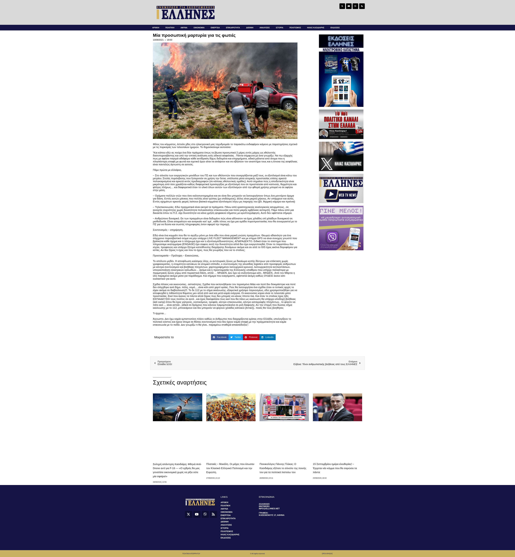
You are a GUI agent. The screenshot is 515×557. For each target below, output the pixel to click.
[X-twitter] (342, 6)
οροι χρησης (327, 554)
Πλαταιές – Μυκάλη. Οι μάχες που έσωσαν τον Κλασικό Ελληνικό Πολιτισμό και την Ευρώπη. (230, 468)
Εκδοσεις (335, 28)
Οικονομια (199, 28)
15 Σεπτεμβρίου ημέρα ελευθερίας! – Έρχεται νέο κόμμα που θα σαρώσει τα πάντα (335, 468)
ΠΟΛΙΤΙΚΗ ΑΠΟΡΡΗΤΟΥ (191, 554)
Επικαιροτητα (233, 28)
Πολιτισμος (295, 28)
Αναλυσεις (265, 28)
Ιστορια (279, 28)
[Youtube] (349, 6)
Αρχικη (155, 28)
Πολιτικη (169, 28)
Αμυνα (184, 28)
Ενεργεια (215, 28)
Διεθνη (249, 28)
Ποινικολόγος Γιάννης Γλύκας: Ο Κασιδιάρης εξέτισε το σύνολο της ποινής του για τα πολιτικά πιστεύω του (283, 468)
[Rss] (362, 6)
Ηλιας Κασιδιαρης (315, 28)
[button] (220, 337)
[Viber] (355, 6)
